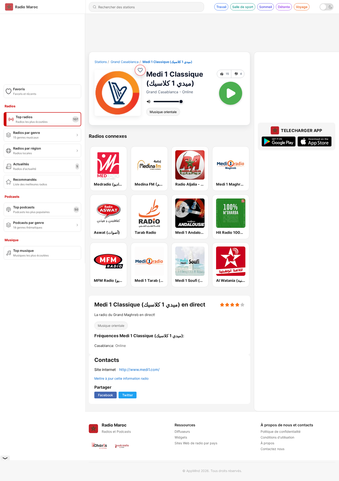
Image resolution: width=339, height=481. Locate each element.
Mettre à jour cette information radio (121, 378)
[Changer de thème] (326, 6)
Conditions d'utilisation (277, 437)
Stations (101, 62)
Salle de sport (242, 7)
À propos (267, 443)
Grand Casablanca (125, 62)
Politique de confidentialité (280, 431)
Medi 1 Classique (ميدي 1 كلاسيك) (167, 62)
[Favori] (140, 70)
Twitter (127, 395)
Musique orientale (163, 112)
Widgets (181, 437)
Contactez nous (272, 449)
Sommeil (265, 7)
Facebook (105, 395)
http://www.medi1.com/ (139, 369)
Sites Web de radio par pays (196, 443)
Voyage (301, 7)
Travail (221, 7)
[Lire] (230, 93)
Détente (284, 7)
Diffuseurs (182, 431)
